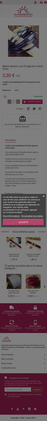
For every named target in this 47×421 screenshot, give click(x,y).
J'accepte (23, 222)
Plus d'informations (11, 215)
